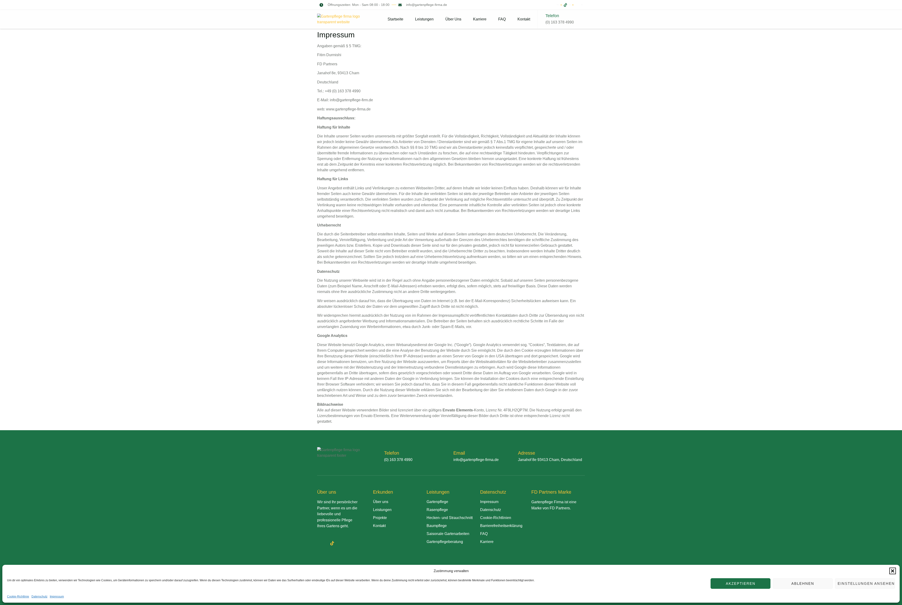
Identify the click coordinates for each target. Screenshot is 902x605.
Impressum (57, 596)
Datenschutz (39, 596)
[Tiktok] (332, 543)
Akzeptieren (740, 583)
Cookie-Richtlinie (18, 596)
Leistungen (424, 19)
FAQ (502, 19)
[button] (892, 571)
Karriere (479, 19)
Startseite (395, 19)
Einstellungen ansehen (866, 583)
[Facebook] (321, 543)
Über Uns (453, 19)
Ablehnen (802, 583)
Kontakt (523, 19)
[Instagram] (342, 543)
